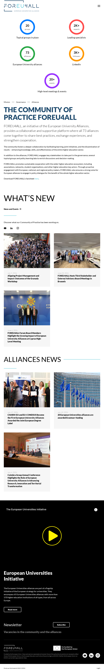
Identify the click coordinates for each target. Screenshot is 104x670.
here (37, 178)
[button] (99, 6)
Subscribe (61, 625)
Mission (7, 102)
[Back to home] (21, 6)
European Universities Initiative (28, 576)
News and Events (11, 209)
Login (98, 668)
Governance (21, 102)
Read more (12, 609)
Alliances (35, 102)
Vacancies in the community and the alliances (32, 632)
